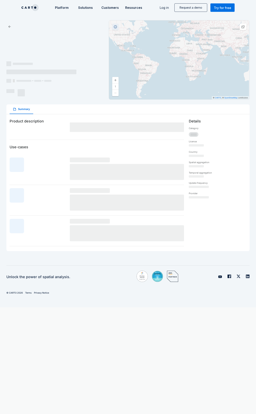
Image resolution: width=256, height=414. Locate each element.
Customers (109, 8)
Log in (164, 8)
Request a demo (190, 7)
